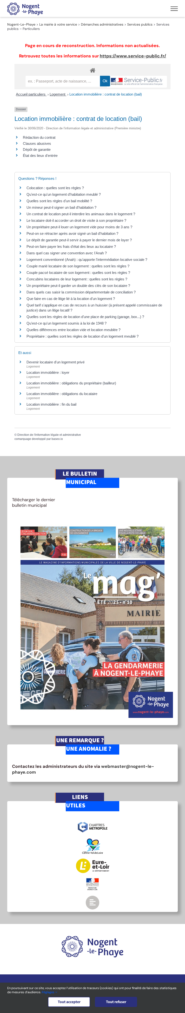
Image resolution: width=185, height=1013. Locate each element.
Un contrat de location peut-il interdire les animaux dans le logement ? (80, 214)
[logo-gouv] (92, 880)
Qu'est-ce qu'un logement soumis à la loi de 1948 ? (66, 323)
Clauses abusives (37, 143)
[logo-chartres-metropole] (92, 823)
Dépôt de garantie (37, 149)
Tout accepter (69, 1002)
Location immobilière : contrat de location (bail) (105, 94)
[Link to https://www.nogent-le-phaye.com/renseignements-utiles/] (92, 902)
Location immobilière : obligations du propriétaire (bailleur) (71, 383)
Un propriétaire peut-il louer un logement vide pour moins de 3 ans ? (79, 227)
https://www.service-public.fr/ (133, 56)
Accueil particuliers (31, 94)
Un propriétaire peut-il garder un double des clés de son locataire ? (78, 286)
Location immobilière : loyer (47, 372)
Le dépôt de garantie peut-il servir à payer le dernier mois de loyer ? (79, 240)
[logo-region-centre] (92, 841)
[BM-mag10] (92, 520)
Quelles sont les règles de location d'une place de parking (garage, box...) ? (85, 317)
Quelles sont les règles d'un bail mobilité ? (59, 201)
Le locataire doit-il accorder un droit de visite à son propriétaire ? (76, 220)
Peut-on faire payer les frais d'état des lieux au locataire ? (71, 246)
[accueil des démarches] (92, 70)
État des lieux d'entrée (40, 155)
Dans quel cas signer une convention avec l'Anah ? (66, 253)
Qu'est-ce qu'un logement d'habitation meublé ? (63, 194)
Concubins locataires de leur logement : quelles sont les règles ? (76, 279)
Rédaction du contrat (39, 137)
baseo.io (57, 439)
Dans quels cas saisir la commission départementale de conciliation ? (81, 292)
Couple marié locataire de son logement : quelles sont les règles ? (77, 266)
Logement (58, 94)
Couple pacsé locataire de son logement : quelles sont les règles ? (78, 273)
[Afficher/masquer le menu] (174, 9)
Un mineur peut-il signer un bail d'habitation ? (61, 207)
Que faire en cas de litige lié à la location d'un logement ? (70, 299)
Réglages (48, 992)
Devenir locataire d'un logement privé (55, 362)
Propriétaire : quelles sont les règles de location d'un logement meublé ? (82, 336)
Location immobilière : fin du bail (51, 404)
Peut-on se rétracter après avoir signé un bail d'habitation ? (72, 233)
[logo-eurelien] (92, 861)
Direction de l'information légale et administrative (49, 435)
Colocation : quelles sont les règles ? (55, 188)
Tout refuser (116, 1002)
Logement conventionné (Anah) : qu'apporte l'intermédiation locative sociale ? (86, 259)
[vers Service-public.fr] (137, 82)
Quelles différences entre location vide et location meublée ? (73, 330)
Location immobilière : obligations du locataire (61, 394)
